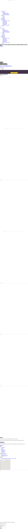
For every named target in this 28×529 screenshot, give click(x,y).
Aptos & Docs (3, 36)
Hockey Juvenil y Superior (6, 42)
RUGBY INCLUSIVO (3, 64)
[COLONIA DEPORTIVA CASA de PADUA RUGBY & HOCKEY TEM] (17, 71)
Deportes (2, 15)
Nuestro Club (3, 11)
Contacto (2, 25)
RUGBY (1, 62)
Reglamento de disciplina (6, 14)
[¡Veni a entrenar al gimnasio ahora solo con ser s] (3, 71)
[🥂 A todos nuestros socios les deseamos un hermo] (17, 70)
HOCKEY (1, 62)
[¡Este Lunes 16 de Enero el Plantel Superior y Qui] (10, 70)
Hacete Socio (3, 18)
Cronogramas (3, 19)
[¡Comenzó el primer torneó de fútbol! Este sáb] (24, 71)
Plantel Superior (5, 22)
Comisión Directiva (5, 30)
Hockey (4, 17)
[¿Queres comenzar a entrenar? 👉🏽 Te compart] (3, 70)
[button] (14, 27)
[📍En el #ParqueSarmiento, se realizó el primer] (24, 70)
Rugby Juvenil (4, 21)
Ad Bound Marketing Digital (10, 523)
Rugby (3, 16)
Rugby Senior (4, 24)
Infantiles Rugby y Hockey (6, 20)
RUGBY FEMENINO (3, 63)
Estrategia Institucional (6, 13)
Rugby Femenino (5, 23)
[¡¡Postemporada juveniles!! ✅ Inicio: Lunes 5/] (10, 71)
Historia (4, 12)
